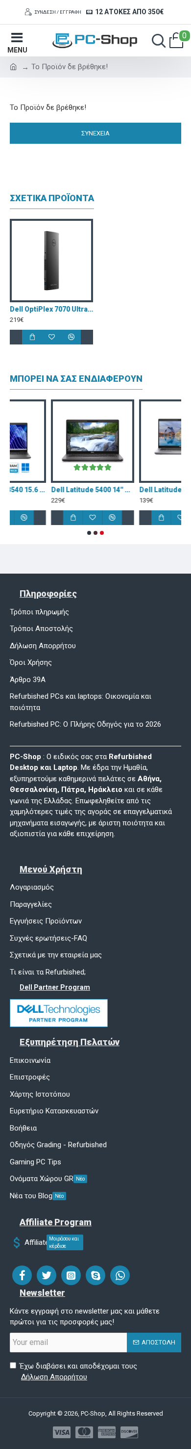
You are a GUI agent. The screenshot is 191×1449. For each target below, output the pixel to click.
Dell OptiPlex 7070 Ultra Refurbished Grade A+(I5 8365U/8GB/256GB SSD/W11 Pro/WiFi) (51, 309)
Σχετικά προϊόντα (52, 198)
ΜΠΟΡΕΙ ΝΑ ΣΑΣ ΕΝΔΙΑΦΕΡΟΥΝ (76, 378)
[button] (89, 533)
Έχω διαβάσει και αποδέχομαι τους (78, 1372)
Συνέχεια (95, 133)
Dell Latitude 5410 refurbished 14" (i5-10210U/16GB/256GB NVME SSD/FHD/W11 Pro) (90, 490)
